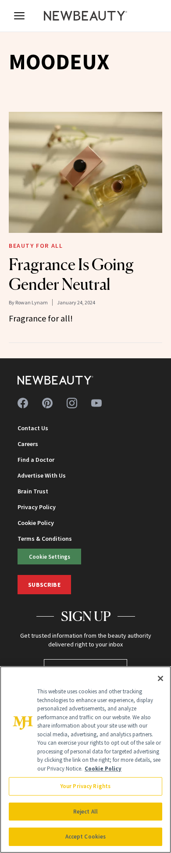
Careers (28, 444)
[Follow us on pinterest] (47, 403)
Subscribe (44, 585)
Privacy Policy (37, 507)
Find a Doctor (36, 460)
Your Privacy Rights (85, 786)
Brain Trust (33, 491)
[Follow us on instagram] (72, 403)
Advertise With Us (42, 475)
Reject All (85, 811)
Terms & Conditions (45, 538)
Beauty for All (36, 246)
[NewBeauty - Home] (85, 16)
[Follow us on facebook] (23, 403)
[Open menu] (19, 15)
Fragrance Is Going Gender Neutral (71, 274)
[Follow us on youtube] (96, 403)
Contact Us (33, 428)
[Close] (160, 678)
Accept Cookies (85, 836)
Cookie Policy (36, 523)
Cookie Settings (49, 556)
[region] (85, 759)
